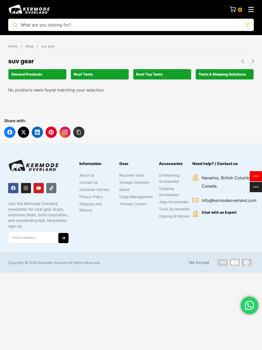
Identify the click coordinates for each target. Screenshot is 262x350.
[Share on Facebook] (9, 132)
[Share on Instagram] (65, 132)
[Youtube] (39, 188)
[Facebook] (13, 188)
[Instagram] (26, 188)
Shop (29, 46)
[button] (78, 132)
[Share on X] (23, 132)
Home (13, 46)
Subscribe (63, 238)
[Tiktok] (51, 188)
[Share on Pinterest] (51, 132)
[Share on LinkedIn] (37, 132)
